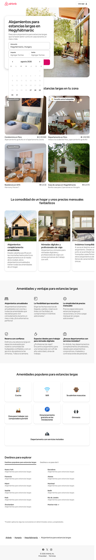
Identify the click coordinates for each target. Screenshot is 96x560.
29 (40, 90)
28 (35, 90)
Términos (52, 556)
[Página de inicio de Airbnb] (11, 3)
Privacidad (42, 556)
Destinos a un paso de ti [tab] (49, 462)
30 (12, 95)
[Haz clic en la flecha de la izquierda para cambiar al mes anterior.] (12, 61)
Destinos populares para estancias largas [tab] (20, 462)
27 (31, 90)
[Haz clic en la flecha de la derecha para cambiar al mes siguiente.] (39, 61)
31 (17, 95)
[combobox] (29, 46)
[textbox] (18, 55)
